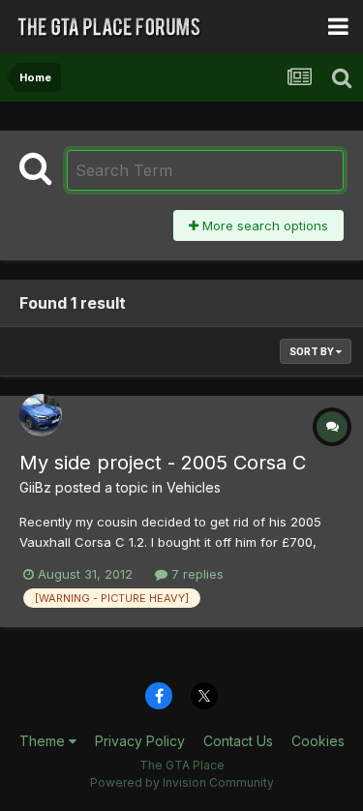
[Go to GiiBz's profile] (40, 415)
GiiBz (35, 487)
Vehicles (193, 487)
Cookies (318, 741)
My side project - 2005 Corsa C (162, 462)
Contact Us (238, 741)
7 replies (195, 574)
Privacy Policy (140, 741)
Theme (44, 741)
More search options (263, 225)
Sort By (312, 351)
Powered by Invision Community (182, 782)
